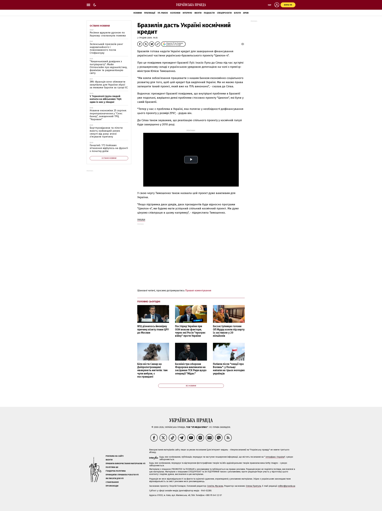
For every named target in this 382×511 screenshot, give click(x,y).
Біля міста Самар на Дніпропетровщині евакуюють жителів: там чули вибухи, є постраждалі (152, 370)
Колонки (175, 13)
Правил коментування (198, 290)
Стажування (112, 482)
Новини (137, 13)
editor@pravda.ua (286, 486)
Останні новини (100, 25)
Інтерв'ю (187, 13)
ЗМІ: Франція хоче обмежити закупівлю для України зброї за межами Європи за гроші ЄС (109, 84)
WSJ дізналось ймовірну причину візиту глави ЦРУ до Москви (153, 329)
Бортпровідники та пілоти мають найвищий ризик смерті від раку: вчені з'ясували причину (106, 132)
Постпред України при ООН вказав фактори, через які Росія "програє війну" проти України (190, 331)
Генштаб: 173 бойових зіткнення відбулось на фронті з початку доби (109, 148)
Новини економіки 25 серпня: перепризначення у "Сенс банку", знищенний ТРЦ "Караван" (108, 115)
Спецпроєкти (224, 13)
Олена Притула (253, 486)
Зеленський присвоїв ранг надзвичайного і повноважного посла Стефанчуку (106, 48)
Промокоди (112, 486)
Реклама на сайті (115, 456)
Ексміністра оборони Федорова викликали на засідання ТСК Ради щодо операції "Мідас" (191, 369)
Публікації (149, 13)
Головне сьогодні (148, 301)
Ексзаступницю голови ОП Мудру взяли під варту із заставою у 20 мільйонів (229, 331)
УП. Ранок (163, 13)
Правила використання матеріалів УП (125, 463)
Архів (246, 13)
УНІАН (141, 219)
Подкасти (209, 13)
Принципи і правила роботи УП (122, 475)
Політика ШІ (112, 467)
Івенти (197, 13)
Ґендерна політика (116, 471)
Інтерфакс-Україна (274, 457)
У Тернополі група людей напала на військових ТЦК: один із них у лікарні (106, 99)
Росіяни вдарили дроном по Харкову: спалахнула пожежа (108, 34)
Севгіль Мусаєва (215, 486)
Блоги (237, 13)
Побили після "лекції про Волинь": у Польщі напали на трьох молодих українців (229, 369)
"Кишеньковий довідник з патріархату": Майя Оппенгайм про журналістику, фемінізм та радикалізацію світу (108, 67)
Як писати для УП (115, 478)
